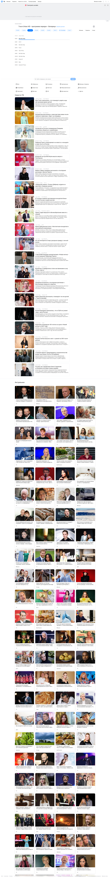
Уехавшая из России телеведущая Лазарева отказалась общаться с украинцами (49, 129)
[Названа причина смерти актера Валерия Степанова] (85, 721)
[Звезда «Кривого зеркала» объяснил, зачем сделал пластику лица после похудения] (85, 823)
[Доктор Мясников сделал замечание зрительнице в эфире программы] (44, 721)
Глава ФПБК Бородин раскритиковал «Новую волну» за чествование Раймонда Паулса (51, 255)
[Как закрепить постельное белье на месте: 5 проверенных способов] (85, 477)
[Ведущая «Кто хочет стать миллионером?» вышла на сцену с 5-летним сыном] (44, 843)
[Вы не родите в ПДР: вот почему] (24, 721)
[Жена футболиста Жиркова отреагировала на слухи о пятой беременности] (44, 680)
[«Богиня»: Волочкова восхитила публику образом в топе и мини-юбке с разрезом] (85, 640)
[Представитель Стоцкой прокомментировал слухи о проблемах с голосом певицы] (85, 680)
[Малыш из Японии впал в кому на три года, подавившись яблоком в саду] (44, 599)
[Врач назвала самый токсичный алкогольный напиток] (44, 538)
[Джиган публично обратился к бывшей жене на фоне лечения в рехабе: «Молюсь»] (44, 762)
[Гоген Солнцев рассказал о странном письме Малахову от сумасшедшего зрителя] (24, 640)
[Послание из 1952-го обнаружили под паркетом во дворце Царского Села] (44, 395)
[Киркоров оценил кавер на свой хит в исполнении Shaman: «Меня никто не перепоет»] (44, 640)
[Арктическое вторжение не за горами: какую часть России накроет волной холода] (85, 517)
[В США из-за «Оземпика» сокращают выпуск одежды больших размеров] (24, 558)
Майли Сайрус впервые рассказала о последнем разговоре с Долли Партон (50, 171)
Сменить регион (60, 26)
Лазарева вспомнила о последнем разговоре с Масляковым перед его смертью (49, 283)
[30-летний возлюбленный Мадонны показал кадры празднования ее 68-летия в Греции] (85, 803)
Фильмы (81, 30)
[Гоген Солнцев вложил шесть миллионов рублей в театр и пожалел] (65, 803)
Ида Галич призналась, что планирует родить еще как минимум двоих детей (51, 101)
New (20, 62)
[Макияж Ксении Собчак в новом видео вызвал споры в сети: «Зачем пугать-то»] (24, 619)
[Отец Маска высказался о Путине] (24, 599)
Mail (2, 876)
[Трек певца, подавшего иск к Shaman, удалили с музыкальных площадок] (65, 415)
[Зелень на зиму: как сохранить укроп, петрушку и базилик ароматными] (65, 456)
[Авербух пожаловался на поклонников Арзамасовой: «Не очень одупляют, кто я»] (24, 415)
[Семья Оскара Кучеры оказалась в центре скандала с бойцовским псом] (24, 395)
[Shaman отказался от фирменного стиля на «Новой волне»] (85, 762)
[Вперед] (108, 5)
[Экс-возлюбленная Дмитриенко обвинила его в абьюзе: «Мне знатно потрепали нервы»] (44, 436)
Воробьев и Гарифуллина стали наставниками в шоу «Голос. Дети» (51, 269)
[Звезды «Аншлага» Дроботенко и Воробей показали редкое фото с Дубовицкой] (24, 701)
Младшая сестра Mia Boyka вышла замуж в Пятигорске (48, 157)
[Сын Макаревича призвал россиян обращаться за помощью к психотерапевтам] (24, 578)
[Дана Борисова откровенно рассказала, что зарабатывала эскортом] (65, 558)
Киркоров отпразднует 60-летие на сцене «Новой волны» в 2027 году (51, 325)
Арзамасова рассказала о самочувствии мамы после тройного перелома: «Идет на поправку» (51, 115)
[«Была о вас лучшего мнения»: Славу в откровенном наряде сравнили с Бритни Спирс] (65, 599)
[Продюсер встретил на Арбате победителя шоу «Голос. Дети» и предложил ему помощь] (44, 477)
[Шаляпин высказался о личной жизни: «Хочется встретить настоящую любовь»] (44, 497)
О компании (6, 876)
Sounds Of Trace (22, 64)
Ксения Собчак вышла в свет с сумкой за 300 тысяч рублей (51, 339)
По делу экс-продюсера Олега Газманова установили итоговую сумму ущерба (48, 367)
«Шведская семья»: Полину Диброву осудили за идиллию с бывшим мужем (50, 185)
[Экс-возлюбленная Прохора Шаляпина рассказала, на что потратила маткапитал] (85, 599)
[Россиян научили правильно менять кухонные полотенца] (85, 558)
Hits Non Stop (22, 38)
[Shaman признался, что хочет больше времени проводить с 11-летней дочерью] (85, 701)
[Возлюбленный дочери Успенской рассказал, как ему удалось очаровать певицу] (85, 436)
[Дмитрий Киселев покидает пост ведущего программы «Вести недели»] (65, 395)
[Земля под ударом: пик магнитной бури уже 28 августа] (65, 823)
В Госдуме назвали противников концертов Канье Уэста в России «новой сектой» (51, 199)
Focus (20, 47)
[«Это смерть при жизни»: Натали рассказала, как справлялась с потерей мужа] (65, 436)
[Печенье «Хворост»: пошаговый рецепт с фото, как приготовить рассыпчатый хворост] (44, 701)
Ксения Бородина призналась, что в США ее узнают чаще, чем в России (51, 311)
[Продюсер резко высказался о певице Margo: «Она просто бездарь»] (65, 864)
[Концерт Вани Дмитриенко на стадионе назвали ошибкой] (85, 395)
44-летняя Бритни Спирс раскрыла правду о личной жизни (51, 241)
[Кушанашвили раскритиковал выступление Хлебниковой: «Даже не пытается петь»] (65, 477)
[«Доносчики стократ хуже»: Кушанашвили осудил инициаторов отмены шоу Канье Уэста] (65, 701)
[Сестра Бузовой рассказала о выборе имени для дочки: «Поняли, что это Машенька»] (85, 843)
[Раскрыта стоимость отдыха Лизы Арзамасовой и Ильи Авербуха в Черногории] (85, 782)
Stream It (21, 59)
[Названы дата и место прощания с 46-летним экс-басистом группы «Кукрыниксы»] (24, 456)
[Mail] (2, 1)
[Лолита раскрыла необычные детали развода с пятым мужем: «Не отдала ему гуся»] (85, 578)
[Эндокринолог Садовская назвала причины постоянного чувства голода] (65, 843)
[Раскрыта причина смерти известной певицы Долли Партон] (24, 843)
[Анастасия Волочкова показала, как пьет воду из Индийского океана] (44, 660)
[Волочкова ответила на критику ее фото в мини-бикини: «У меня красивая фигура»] (85, 456)
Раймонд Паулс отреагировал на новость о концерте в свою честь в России (51, 143)
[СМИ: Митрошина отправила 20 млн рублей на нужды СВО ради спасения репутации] (44, 803)
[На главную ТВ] (4, 1)
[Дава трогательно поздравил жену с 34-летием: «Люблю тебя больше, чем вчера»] (65, 762)
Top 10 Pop (21, 50)
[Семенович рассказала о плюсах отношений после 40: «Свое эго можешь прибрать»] (85, 741)
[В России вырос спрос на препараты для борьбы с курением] (65, 578)
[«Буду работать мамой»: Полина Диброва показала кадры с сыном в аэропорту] (65, 721)
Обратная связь (105, 876)
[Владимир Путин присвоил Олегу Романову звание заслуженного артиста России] (85, 619)
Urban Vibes (21, 35)
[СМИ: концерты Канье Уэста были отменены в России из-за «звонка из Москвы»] (85, 660)
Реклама (10, 876)
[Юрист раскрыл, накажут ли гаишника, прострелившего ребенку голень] (24, 803)
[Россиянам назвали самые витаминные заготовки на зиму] (65, 660)
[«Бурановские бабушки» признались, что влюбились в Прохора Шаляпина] (24, 680)
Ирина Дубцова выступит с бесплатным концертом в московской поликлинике (51, 227)
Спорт (93, 30)
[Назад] (105, 5)
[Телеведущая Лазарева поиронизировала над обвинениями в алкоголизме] (44, 864)
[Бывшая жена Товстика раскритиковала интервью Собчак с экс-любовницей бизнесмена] (85, 864)
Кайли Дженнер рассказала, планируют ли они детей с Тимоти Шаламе (52, 297)
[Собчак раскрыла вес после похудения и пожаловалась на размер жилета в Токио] (65, 640)
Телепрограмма (18, 23)
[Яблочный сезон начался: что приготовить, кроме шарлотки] (44, 619)
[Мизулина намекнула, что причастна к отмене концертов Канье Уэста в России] (44, 456)
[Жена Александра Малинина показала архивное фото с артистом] (65, 497)
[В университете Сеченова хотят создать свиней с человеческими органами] (44, 517)
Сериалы (87, 30)
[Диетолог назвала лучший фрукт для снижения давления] (24, 741)
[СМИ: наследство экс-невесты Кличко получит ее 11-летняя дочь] (24, 762)
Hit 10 (20, 41)
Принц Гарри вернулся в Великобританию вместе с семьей (51, 213)
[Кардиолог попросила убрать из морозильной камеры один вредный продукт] (24, 477)
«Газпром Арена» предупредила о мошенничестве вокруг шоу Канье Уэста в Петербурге (51, 353)
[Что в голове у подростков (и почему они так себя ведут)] (24, 660)
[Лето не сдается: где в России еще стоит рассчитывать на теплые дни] (44, 741)
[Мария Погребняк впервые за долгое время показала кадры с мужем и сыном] (44, 782)
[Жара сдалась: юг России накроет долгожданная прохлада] (44, 578)
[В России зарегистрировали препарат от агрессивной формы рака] (65, 619)
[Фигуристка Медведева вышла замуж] (24, 436)
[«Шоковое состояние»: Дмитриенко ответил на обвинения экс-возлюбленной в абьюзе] (65, 538)
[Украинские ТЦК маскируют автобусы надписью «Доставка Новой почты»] (85, 497)
